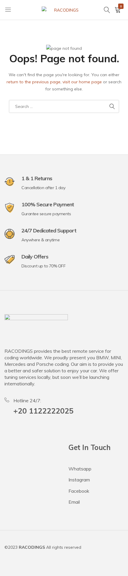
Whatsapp (79, 469)
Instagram (79, 480)
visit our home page (82, 81)
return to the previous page (33, 81)
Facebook (78, 491)
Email (74, 502)
